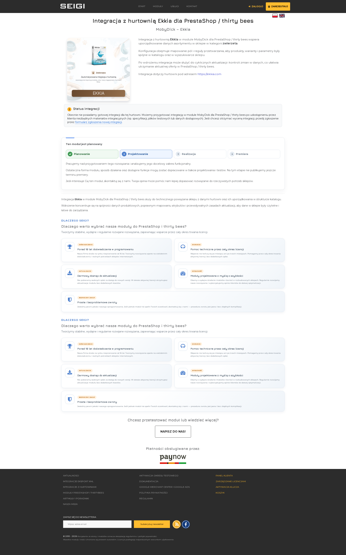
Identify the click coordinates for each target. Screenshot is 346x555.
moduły (158, 6)
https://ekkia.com (209, 74)
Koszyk (220, 492)
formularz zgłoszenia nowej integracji (98, 122)
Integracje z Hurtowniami (79, 487)
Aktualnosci (71, 475)
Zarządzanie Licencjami (231, 481)
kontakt (192, 6)
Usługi (175, 6)
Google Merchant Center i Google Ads (164, 487)
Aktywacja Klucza (227, 487)
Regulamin (146, 498)
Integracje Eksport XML (78, 481)
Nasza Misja (70, 504)
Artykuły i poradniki (76, 498)
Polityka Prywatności (153, 492)
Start (141, 6)
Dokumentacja (148, 481)
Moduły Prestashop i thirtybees (83, 492)
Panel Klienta (224, 475)
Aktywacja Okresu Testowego (158, 475)
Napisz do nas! (173, 431)
